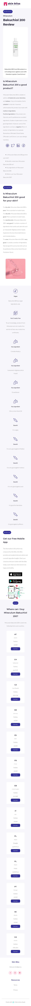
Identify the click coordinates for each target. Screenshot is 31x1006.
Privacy (15, 990)
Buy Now (15, 648)
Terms (15, 985)
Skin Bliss (15, 962)
